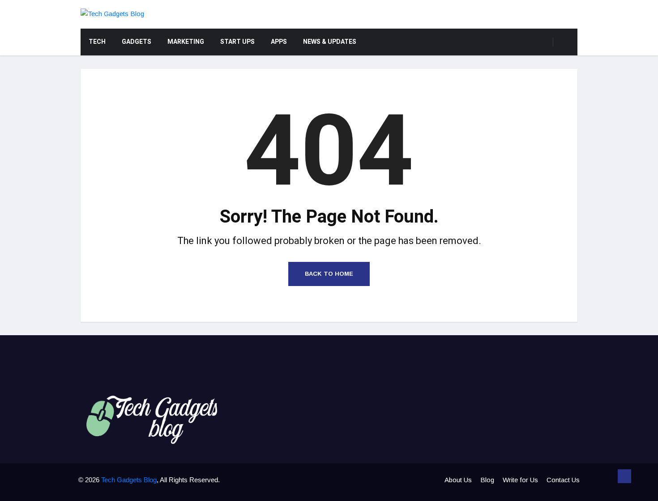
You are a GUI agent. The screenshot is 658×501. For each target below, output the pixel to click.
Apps (279, 41)
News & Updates (329, 41)
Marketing (185, 41)
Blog (487, 480)
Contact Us (563, 480)
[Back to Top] (624, 476)
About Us (458, 480)
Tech (97, 41)
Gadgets (136, 41)
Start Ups (237, 41)
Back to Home (329, 273)
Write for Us (520, 480)
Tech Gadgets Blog (129, 480)
